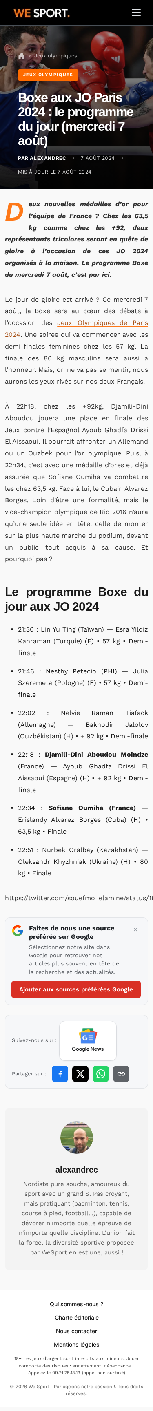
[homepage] (41, 12)
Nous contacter (76, 1330)
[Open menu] (136, 12)
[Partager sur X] (80, 1074)
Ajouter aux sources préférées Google (76, 989)
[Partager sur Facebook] (60, 1074)
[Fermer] (135, 930)
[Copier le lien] (121, 1074)
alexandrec (76, 1169)
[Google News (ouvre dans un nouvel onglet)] (88, 1041)
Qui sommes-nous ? (76, 1304)
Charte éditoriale (77, 1317)
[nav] (21, 56)
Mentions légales (77, 1344)
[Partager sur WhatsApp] (101, 1074)
